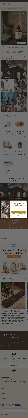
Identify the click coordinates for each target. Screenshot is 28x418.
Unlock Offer (18, 211)
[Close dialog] (26, 201)
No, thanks (18, 215)
